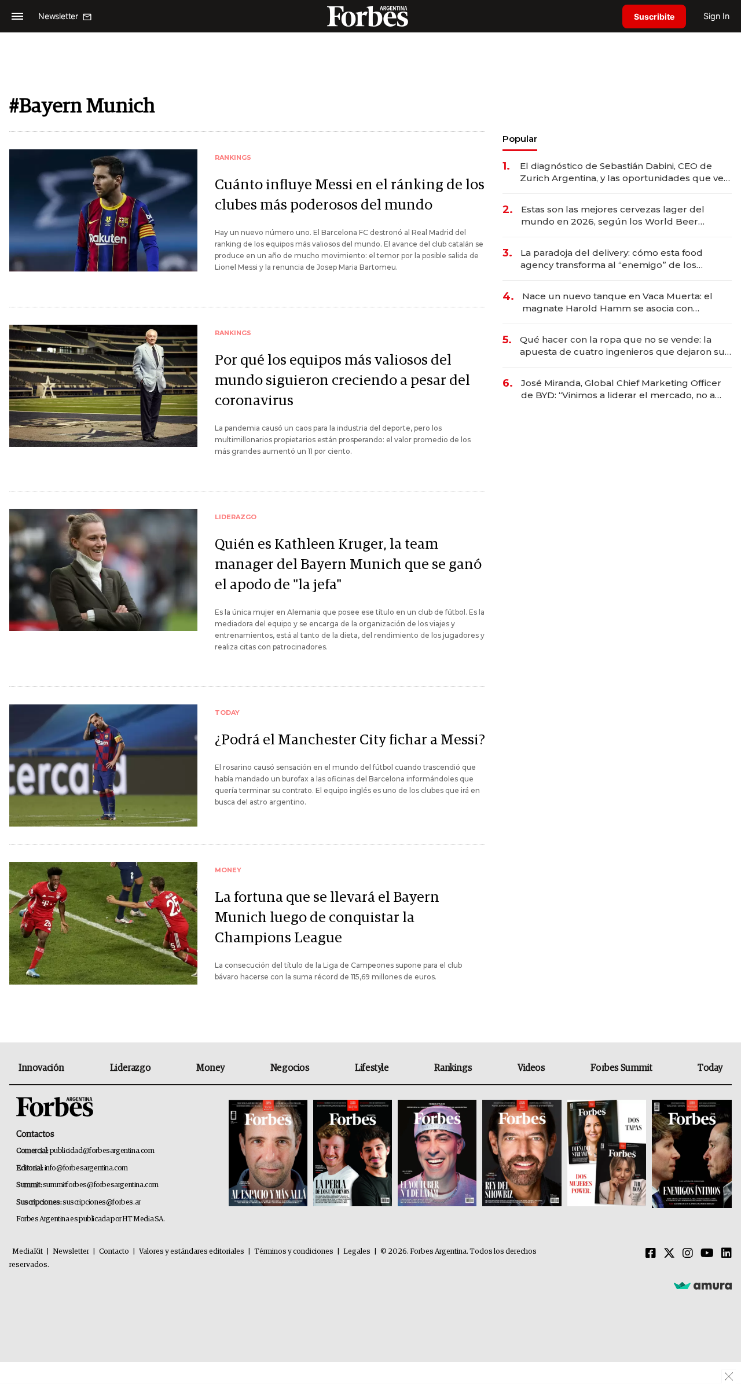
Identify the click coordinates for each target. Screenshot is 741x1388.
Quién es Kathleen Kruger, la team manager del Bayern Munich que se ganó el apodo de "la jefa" (348, 564)
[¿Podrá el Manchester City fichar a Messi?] (103, 765)
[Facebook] (650, 1253)
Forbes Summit (621, 1068)
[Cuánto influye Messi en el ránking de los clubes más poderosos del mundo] (103, 210)
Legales (356, 1251)
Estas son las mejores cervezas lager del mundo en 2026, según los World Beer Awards (613, 215)
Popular (519, 138)
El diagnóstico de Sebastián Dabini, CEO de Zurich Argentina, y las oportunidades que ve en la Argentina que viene (622, 172)
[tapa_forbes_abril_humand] (352, 1154)
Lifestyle (371, 1068)
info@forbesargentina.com (86, 1168)
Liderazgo (130, 1068)
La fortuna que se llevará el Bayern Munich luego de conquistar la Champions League (327, 917)
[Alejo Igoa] (437, 1154)
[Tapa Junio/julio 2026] (268, 1154)
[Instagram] (688, 1253)
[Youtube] (707, 1253)
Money (210, 1068)
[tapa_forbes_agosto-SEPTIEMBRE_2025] (690, 1154)
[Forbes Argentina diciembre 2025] (521, 1154)
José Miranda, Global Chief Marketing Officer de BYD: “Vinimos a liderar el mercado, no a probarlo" (621, 389)
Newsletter (71, 1251)
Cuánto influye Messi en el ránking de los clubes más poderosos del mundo (350, 195)
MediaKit (27, 1251)
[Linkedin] (726, 1253)
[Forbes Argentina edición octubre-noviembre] (606, 1154)
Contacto (114, 1251)
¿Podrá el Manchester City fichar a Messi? (350, 740)
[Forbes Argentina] (370, 16)
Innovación (41, 1068)
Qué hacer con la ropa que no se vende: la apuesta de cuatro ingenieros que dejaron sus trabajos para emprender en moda (624, 346)
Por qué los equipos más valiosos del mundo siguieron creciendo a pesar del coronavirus (342, 380)
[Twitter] (669, 1253)
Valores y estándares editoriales (191, 1251)
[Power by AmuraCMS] (703, 1285)
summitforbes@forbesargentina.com (101, 1185)
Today (710, 1068)
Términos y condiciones (293, 1251)
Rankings (453, 1068)
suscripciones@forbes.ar (102, 1202)
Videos (531, 1068)
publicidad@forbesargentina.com (102, 1151)
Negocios (290, 1068)
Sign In (716, 16)
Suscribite (654, 16)
